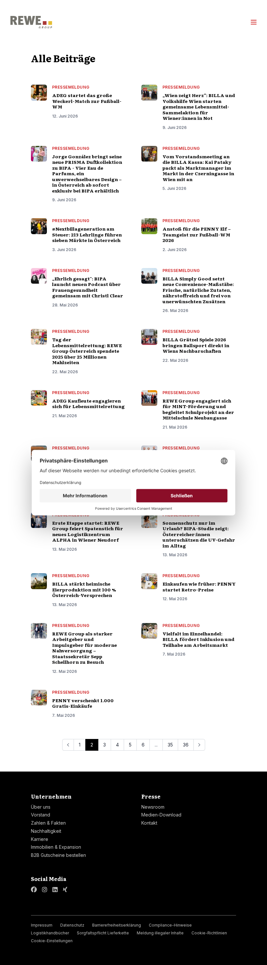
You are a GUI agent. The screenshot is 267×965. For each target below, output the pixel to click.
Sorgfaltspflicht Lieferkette (103, 932)
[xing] (65, 889)
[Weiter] (199, 745)
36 (186, 744)
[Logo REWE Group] (31, 22)
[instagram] (44, 889)
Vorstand (40, 814)
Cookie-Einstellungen (52, 940)
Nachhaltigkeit (46, 831)
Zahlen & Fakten (48, 823)
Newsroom (152, 807)
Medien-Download (161, 814)
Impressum (41, 925)
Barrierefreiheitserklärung (116, 925)
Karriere (39, 839)
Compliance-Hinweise (170, 925)
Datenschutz (72, 925)
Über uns (40, 807)
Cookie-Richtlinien (209, 932)
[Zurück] (68, 745)
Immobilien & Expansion (56, 847)
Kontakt (149, 823)
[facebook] (34, 889)
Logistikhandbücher (50, 932)
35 (170, 744)
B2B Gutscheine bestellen (58, 855)
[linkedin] (55, 889)
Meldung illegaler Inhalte (160, 932)
